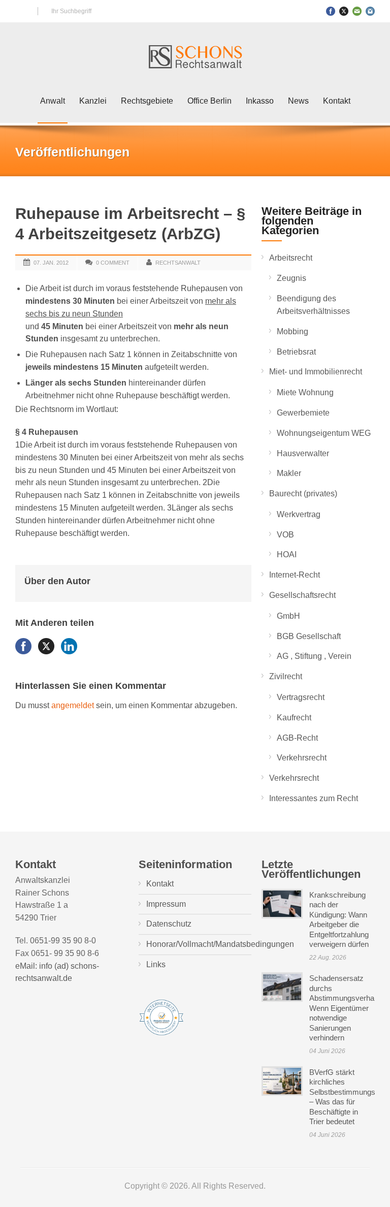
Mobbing (292, 331)
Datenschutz (168, 923)
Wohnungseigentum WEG (324, 433)
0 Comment (112, 263)
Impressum (166, 904)
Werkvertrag (298, 514)
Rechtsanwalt (178, 263)
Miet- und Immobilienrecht (315, 371)
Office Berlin (209, 101)
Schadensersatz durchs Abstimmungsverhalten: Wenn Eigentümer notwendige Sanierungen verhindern (348, 1008)
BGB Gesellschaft (309, 636)
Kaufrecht (294, 717)
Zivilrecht (285, 676)
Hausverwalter (303, 453)
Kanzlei (93, 101)
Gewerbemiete (303, 412)
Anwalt (52, 101)
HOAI (287, 554)
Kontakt (336, 101)
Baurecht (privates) (303, 493)
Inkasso (260, 101)
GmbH (288, 616)
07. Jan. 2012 (51, 263)
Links (156, 964)
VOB (285, 534)
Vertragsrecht (300, 697)
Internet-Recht (294, 574)
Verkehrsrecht (302, 757)
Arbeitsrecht (290, 257)
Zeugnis (291, 278)
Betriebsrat (296, 351)
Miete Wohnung (305, 392)
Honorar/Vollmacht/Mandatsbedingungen (220, 944)
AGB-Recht (297, 738)
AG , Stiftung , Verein (314, 656)
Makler (289, 473)
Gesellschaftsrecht (302, 595)
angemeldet (72, 705)
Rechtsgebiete (147, 101)
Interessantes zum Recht (313, 798)
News (298, 101)
